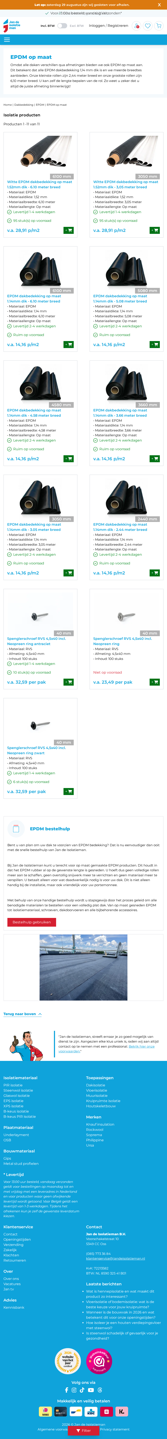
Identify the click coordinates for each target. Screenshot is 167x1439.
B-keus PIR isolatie (19, 1117)
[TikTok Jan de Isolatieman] (82, 1390)
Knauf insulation (100, 1124)
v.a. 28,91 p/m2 (23, 230)
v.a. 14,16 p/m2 (23, 344)
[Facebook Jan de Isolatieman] (66, 1390)
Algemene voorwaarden (57, 1429)
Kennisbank (13, 1307)
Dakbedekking (23, 104)
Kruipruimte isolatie (103, 1101)
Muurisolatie (97, 1096)
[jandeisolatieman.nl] (11, 26)
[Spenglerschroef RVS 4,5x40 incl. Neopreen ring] (126, 614)
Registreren (118, 26)
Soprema (94, 1135)
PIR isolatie (13, 1085)
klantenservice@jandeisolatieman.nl (115, 1258)
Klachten (11, 1255)
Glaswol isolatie (16, 1096)
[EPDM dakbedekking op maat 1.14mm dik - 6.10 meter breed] (40, 272)
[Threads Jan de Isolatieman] (100, 1390)
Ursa (90, 1145)
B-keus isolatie (16, 1111)
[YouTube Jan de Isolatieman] (91, 1390)
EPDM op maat (57, 104)
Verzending (13, 1245)
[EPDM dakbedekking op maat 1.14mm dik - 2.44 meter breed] (126, 500)
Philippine (95, 1140)
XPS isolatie (13, 1106)
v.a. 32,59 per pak (26, 682)
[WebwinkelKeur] (99, 1361)
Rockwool (94, 1130)
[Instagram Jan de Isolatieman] (74, 1390)
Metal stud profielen (21, 1164)
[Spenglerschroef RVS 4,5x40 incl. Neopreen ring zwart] (40, 723)
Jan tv (8, 1289)
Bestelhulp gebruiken (32, 922)
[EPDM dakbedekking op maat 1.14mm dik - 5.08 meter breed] (126, 272)
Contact (10, 1234)
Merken (93, 1117)
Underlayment (16, 1135)
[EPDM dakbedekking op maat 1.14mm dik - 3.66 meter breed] (126, 386)
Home (7, 104)
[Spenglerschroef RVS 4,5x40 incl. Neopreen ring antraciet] (40, 614)
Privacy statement (115, 1429)
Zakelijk (10, 1250)
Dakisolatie (95, 1085)
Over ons (11, 1279)
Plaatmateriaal (18, 1127)
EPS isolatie (13, 1101)
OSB (7, 1140)
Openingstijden (17, 1239)
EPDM (40, 104)
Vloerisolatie (96, 1090)
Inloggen (97, 26)
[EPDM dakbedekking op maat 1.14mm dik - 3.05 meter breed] (40, 500)
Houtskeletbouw (101, 1106)
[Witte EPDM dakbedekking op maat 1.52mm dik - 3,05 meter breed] (126, 157)
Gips (7, 1158)
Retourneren (14, 1260)
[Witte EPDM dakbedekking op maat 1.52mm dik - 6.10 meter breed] (40, 157)
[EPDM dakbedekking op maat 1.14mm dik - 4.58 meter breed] (40, 386)
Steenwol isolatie (18, 1090)
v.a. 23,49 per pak (112, 682)
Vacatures (12, 1284)
